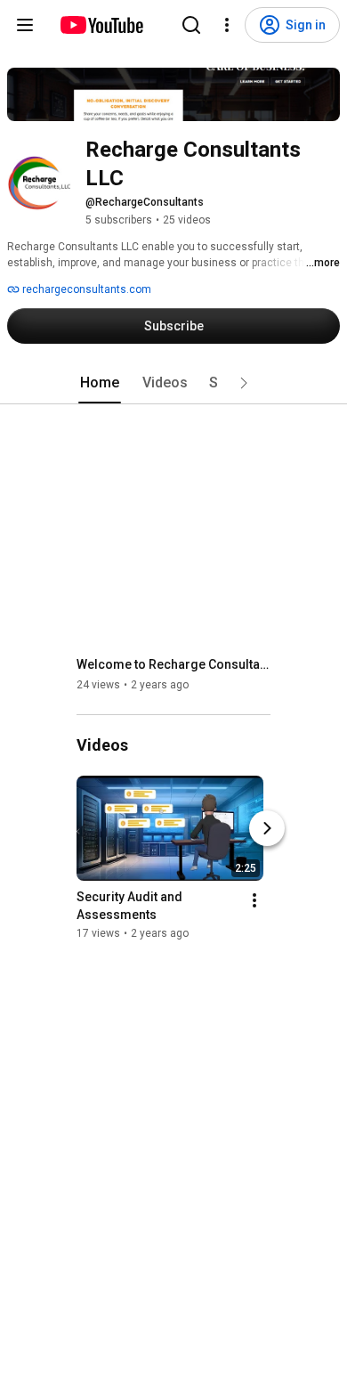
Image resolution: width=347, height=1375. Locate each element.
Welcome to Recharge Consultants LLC (174, 664)
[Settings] (227, 25)
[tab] (99, 383)
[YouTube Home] (101, 25)
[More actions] (254, 900)
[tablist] (173, 383)
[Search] (191, 25)
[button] (243, 383)
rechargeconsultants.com (85, 289)
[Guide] (25, 25)
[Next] (267, 828)
